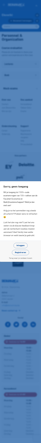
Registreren (20, 252)
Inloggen (21, 246)
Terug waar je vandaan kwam (20, 258)
